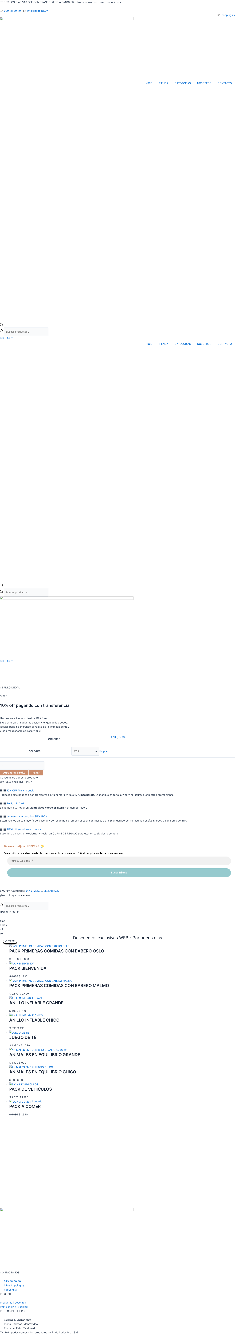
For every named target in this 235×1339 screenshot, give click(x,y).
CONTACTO (225, 83)
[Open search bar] (1, 325)
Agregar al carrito (14, 772)
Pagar (36, 772)
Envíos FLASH (15, 803)
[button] (117, 790)
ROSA (122, 737)
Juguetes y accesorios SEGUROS (27, 816)
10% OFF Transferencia (20, 790)
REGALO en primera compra (24, 829)
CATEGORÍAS (183, 83)
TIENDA (163, 83)
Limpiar (103, 751)
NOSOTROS (204, 83)
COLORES (34, 751)
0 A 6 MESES (34, 890)
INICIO (149, 83)
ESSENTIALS (51, 890)
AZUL (114, 737)
